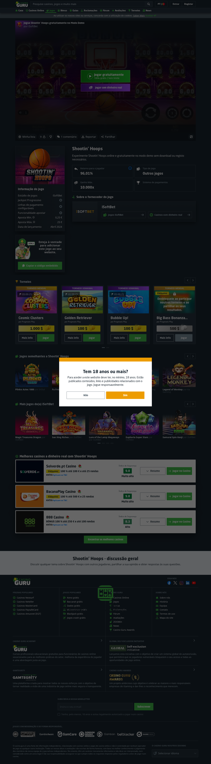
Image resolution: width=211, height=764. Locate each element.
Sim (125, 395)
